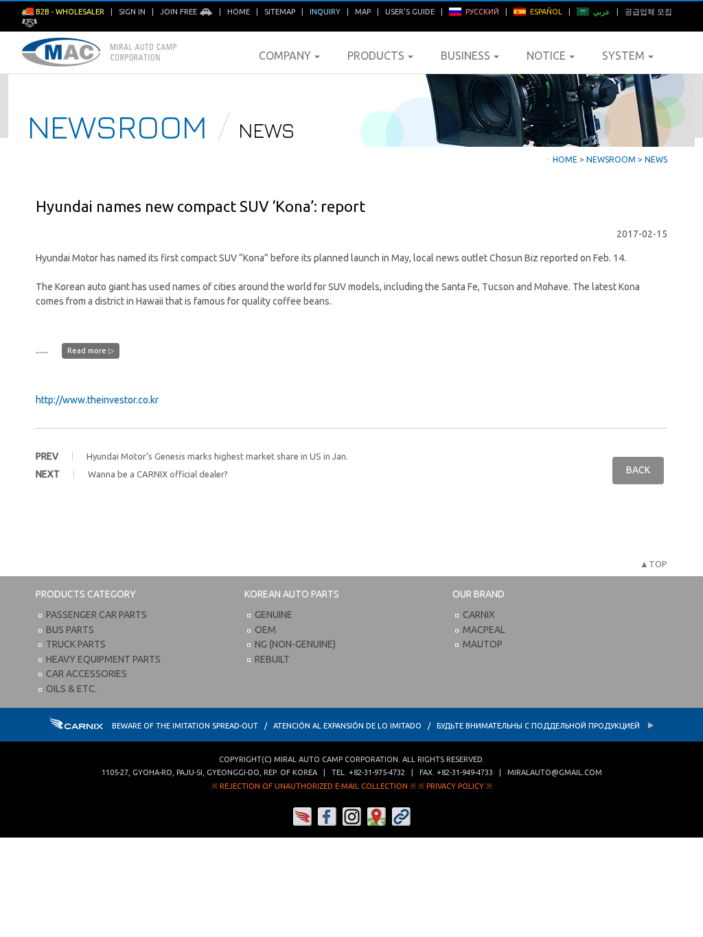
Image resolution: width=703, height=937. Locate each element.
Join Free (179, 12)
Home (238, 12)
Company (285, 55)
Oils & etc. (71, 688)
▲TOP (653, 564)
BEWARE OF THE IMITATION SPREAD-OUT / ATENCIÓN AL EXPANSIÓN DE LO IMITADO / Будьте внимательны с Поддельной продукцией (377, 726)
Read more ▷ (90, 350)
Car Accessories (86, 673)
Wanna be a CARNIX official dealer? (158, 474)
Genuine (273, 614)
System (623, 55)
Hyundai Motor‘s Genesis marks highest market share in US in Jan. (217, 456)
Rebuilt (272, 659)
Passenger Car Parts (96, 614)
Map (363, 12)
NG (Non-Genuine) (295, 644)
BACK (638, 469)
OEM (265, 629)
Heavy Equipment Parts (103, 659)
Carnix (479, 614)
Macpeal (484, 629)
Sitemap (279, 12)
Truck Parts (76, 644)
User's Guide (410, 12)
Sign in (132, 12)
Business (465, 55)
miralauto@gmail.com (554, 772)
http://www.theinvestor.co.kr (97, 399)
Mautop (483, 644)
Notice (546, 55)
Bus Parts (70, 629)
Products (375, 55)
